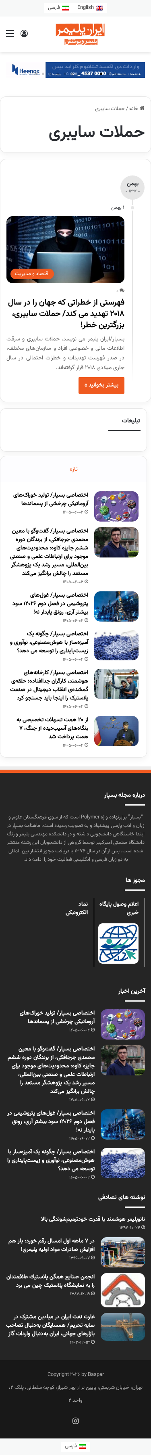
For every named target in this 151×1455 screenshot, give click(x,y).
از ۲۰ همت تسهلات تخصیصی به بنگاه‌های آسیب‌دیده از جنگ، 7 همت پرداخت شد (52, 728)
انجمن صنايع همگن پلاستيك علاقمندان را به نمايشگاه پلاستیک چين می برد (50, 1281)
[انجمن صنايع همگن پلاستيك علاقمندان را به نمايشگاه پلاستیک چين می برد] (123, 1290)
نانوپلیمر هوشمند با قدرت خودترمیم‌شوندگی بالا (93, 1219)
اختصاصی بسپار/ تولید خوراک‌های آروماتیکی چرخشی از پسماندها (50, 499)
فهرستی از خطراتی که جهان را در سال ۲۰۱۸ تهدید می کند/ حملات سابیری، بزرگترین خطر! (66, 314)
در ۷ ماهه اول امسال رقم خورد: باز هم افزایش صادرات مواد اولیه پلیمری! (51, 1245)
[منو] (10, 37)
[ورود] (24, 37)
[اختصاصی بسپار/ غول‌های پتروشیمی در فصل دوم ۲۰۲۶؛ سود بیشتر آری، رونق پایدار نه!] (116, 606)
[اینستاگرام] (75, 1420)
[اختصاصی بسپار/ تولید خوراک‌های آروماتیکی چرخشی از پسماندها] (116, 506)
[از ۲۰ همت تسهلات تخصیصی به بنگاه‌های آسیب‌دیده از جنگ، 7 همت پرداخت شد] (116, 731)
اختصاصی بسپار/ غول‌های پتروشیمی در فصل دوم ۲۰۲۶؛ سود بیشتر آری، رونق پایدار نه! (50, 604)
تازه (74, 469)
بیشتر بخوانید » (101, 385)
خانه (134, 109)
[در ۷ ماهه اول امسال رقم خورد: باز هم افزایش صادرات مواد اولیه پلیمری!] (123, 1252)
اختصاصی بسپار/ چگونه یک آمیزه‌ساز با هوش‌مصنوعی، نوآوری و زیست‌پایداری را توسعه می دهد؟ (49, 642)
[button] (115, 74)
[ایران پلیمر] (76, 34)
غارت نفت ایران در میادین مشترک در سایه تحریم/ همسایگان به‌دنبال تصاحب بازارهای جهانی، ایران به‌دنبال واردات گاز (50, 1325)
